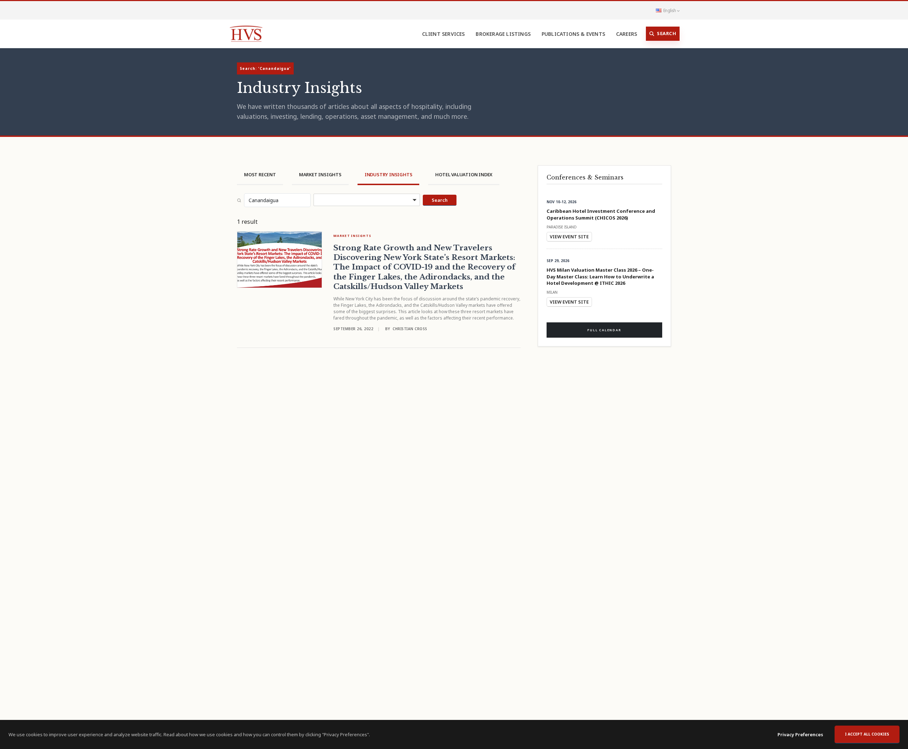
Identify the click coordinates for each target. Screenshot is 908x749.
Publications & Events (573, 33)
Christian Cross (410, 328)
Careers (626, 33)
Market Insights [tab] (320, 174)
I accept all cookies (867, 734)
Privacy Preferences (800, 734)
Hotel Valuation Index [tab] (463, 174)
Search (666, 33)
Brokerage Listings (503, 33)
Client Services (443, 33)
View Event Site (569, 236)
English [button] (669, 10)
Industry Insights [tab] (389, 174)
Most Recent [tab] (260, 174)
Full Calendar (604, 330)
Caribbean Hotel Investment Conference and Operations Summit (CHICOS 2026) (601, 214)
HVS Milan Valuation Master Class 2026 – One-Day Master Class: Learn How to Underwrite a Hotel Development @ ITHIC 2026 (600, 276)
